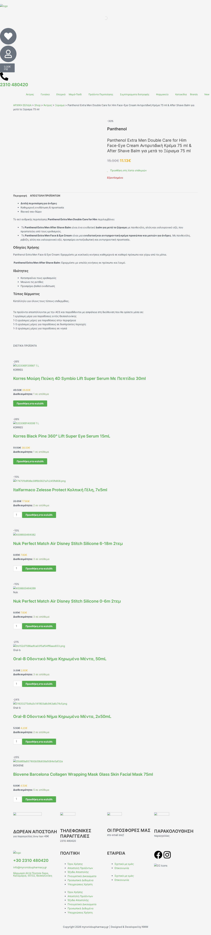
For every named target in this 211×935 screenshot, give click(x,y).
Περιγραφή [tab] (20, 195)
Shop (37, 105)
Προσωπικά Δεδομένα (80, 880)
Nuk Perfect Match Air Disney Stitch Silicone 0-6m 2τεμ (67, 601)
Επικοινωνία (122, 868)
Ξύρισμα (60, 105)
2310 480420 (14, 84)
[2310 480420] (4, 76)
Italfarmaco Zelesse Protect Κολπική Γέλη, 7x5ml (60, 489)
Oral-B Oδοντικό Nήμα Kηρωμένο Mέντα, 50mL (59, 658)
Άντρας (48, 105)
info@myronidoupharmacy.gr (30, 867)
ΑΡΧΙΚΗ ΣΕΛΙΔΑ (22, 105)
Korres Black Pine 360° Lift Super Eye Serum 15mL (61, 436)
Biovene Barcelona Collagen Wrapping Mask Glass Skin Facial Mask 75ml (83, 774)
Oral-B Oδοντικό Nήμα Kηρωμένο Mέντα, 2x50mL (62, 716)
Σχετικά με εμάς (124, 863)
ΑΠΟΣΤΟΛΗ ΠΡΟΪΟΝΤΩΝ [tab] (45, 195)
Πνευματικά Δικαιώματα (82, 876)
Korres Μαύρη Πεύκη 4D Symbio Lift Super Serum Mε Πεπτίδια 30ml (79, 378)
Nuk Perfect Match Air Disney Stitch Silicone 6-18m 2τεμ (68, 543)
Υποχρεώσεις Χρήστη (80, 884)
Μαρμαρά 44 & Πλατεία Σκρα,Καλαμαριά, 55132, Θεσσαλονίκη (32, 874)
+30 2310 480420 (30, 860)
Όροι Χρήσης (75, 863)
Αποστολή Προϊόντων (80, 868)
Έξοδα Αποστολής (78, 872)
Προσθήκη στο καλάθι (30, 403)
